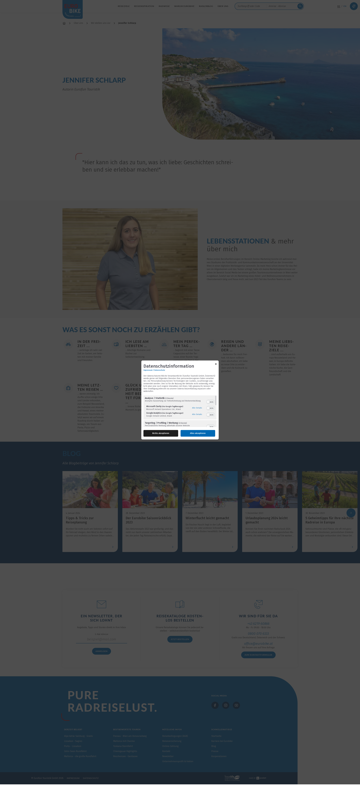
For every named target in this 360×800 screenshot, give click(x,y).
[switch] (210, 402)
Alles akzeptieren (198, 433)
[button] (208, 402)
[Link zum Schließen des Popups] (216, 364)
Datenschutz (159, 370)
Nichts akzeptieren (160, 433)
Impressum (147, 370)
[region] (180, 411)
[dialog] (180, 399)
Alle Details (197, 407)
